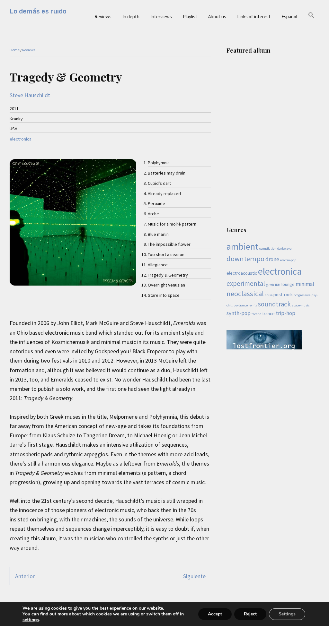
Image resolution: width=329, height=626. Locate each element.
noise (268, 295)
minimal (305, 283)
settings (30, 620)
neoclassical (245, 293)
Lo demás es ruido (38, 11)
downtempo (245, 258)
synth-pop (239, 313)
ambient (242, 246)
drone (272, 259)
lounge (288, 284)
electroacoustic (242, 273)
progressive (302, 295)
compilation (267, 248)
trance (268, 313)
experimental (246, 283)
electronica (20, 139)
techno (256, 314)
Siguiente (194, 576)
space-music (300, 305)
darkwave (284, 248)
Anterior (25, 576)
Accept (215, 614)
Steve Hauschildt (30, 95)
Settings (287, 614)
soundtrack (274, 304)
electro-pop (288, 260)
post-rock (283, 294)
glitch (270, 285)
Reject (250, 614)
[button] (311, 15)
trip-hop (285, 313)
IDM (277, 285)
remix (253, 305)
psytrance (241, 305)
